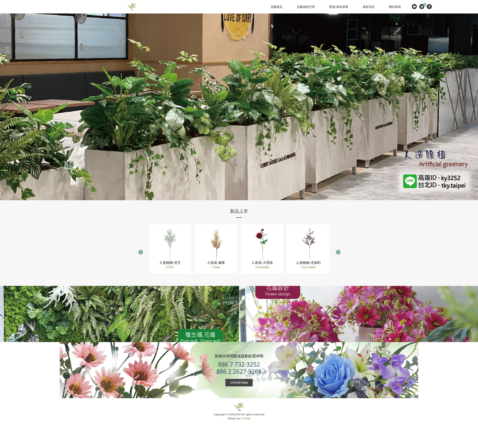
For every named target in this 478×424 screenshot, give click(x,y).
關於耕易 (395, 7)
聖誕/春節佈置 (338, 7)
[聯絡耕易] (414, 6)
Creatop (246, 418)
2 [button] (237, 196)
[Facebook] (429, 6)
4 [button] (245, 196)
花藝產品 (277, 7)
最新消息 (369, 7)
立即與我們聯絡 (239, 382)
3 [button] (241, 196)
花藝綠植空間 (306, 7)
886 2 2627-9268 (239, 371)
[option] (239, 106)
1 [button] (233, 196)
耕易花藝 (131, 6)
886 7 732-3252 (239, 364)
